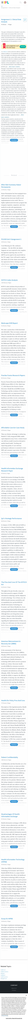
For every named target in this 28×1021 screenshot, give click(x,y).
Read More (14, 226)
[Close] (26, 995)
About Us (13, 988)
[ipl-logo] (6, 3)
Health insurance (4, 977)
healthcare (5, 51)
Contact (14, 990)
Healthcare (3, 975)
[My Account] (25, 2)
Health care (3, 970)
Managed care (4, 978)
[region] (14, 1007)
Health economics (4, 971)
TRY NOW (23, 46)
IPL (2, 6)
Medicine (3, 973)
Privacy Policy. (5, 1015)
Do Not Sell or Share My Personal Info (14, 1018)
